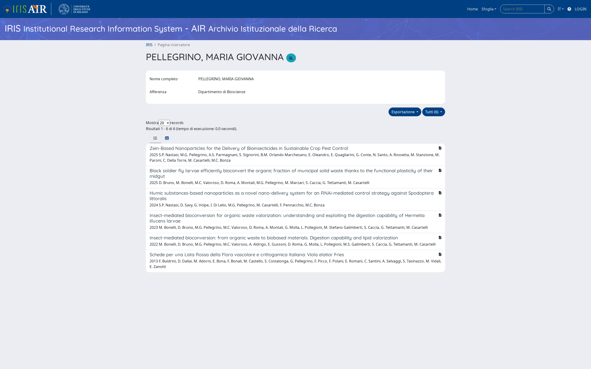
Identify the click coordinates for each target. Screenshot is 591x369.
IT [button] (559, 9)
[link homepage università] (74, 9)
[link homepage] (27, 9)
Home (472, 9)
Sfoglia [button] (488, 9)
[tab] (155, 138)
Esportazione (404, 111)
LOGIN (580, 9)
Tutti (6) (432, 111)
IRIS (149, 44)
